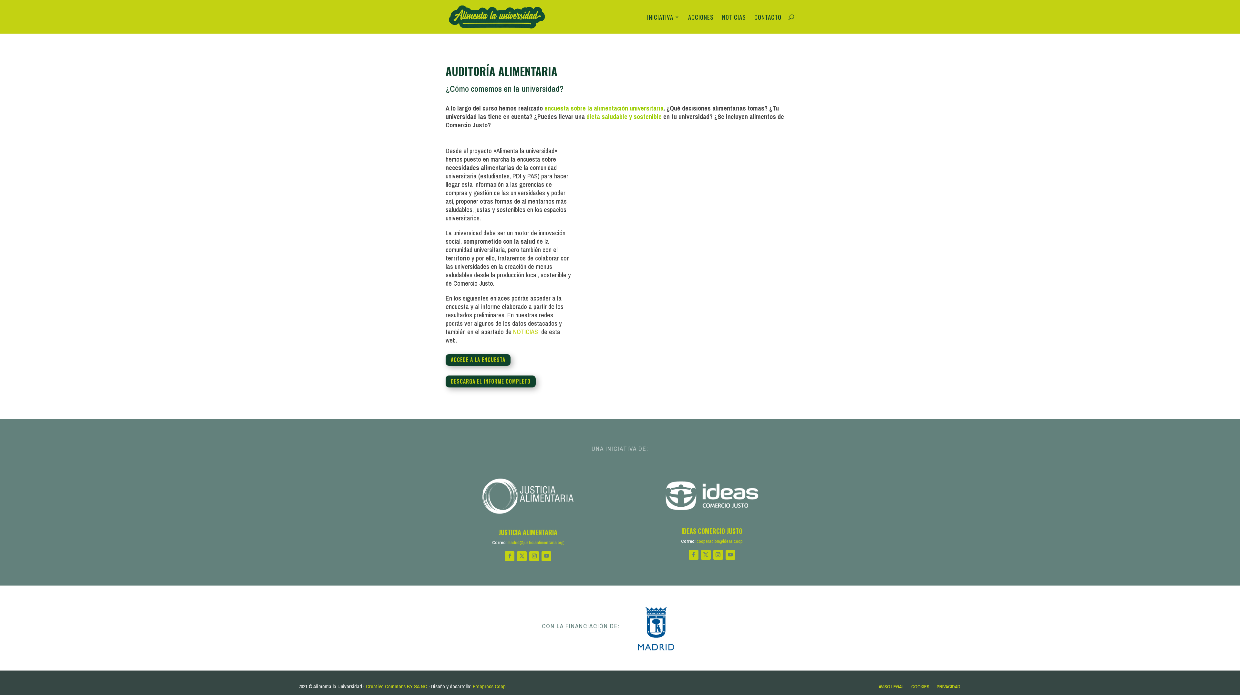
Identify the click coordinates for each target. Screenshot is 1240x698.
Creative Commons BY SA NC (396, 686)
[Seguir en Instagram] (534, 556)
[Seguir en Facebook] (509, 556)
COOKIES (920, 686)
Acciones (701, 18)
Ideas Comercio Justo (711, 531)
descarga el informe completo (491, 381)
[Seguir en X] (522, 556)
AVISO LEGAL (891, 686)
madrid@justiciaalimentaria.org (536, 542)
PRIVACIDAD (948, 686)
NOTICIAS (526, 331)
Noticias (734, 18)
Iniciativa (660, 18)
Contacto (767, 18)
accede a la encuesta (478, 360)
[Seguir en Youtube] (546, 556)
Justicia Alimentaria (528, 532)
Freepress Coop (489, 686)
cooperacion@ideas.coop (720, 541)
